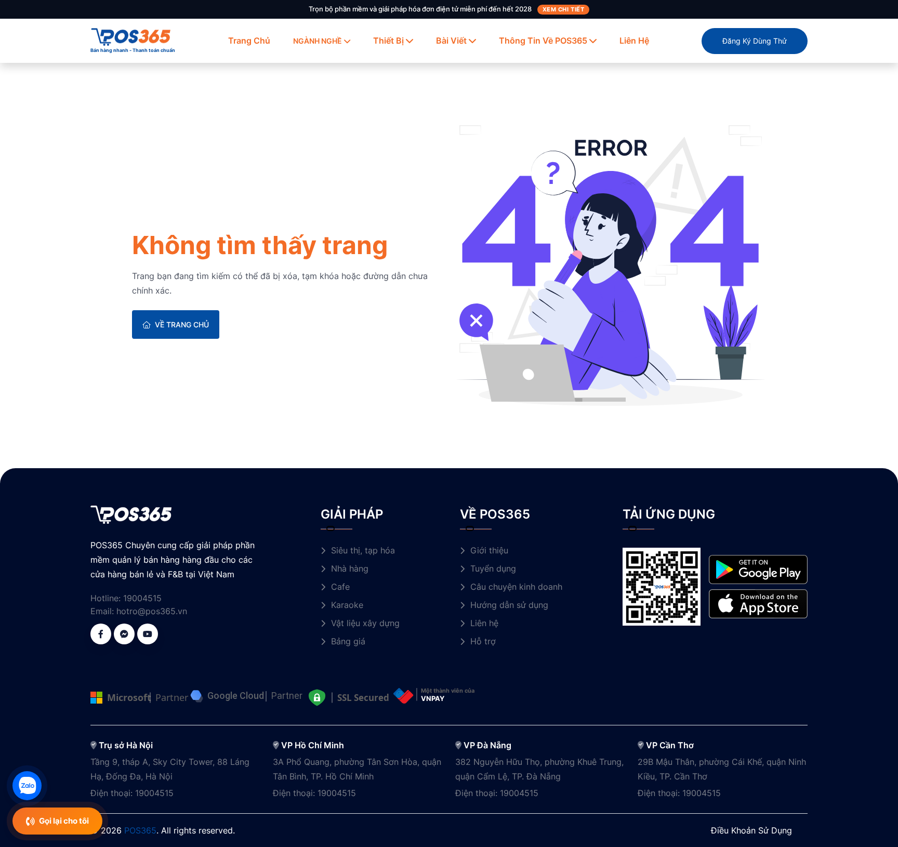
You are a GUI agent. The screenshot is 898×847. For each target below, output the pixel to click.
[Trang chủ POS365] (130, 36)
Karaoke (347, 605)
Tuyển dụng (493, 568)
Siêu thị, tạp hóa (363, 550)
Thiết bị (388, 40)
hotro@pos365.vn (151, 611)
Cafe (340, 586)
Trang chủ (249, 40)
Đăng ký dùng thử (754, 40)
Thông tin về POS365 (543, 40)
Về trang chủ (182, 324)
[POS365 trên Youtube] (147, 634)
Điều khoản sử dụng (751, 830)
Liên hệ (634, 40)
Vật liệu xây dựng (365, 623)
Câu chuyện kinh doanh (516, 586)
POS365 (140, 830)
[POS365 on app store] (758, 603)
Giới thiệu (489, 550)
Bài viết (451, 40)
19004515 (142, 598)
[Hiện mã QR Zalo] (27, 785)
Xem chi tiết (564, 9)
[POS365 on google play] (758, 568)
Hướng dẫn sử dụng (509, 605)
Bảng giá (348, 641)
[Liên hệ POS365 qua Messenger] (124, 634)
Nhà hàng (349, 568)
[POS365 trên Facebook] (100, 634)
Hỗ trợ (483, 641)
